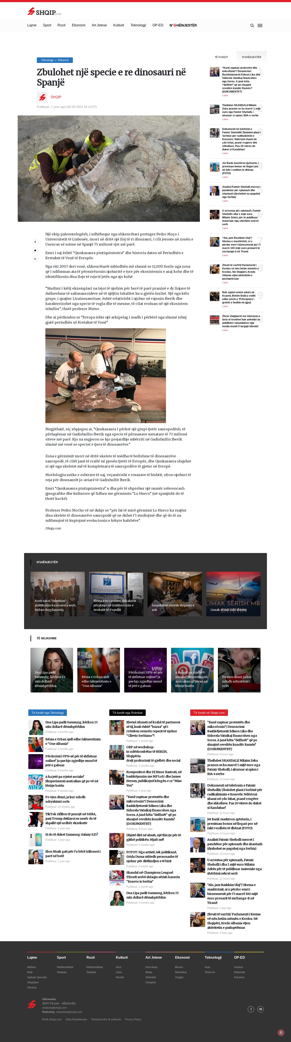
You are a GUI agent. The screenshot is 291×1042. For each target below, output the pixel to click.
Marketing (181, 972)
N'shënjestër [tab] (251, 57)
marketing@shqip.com (69, 1012)
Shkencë (210, 972)
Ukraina (31, 987)
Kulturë (118, 25)
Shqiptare (33, 982)
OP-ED (158, 25)
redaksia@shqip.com (54, 1007)
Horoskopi (151, 967)
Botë (30, 972)
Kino (118, 967)
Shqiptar (62, 972)
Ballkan (31, 967)
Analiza (238, 967)
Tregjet (179, 977)
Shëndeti (151, 977)
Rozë (62, 25)
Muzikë (120, 977)
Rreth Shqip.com (52, 1019)
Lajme (32, 25)
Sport (47, 25)
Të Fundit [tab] (221, 57)
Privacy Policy (133, 1019)
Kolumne (239, 977)
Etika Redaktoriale (76, 1019)
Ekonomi (78, 25)
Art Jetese (99, 25)
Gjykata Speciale (37, 977)
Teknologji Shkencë (55, 60)
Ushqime (151, 982)
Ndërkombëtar (65, 967)
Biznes (179, 967)
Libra (119, 972)
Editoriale (239, 972)
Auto (207, 967)
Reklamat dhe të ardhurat (106, 1019)
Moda (149, 972)
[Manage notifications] (281, 1032)
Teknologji (138, 25)
